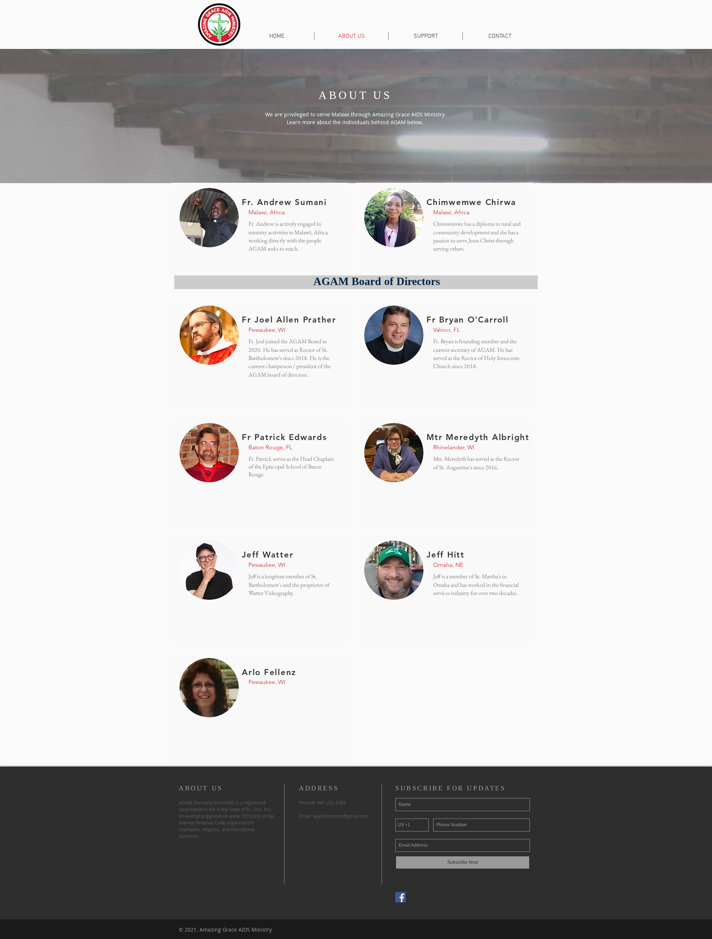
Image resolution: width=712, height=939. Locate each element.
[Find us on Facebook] (400, 897)
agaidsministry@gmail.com (341, 816)
